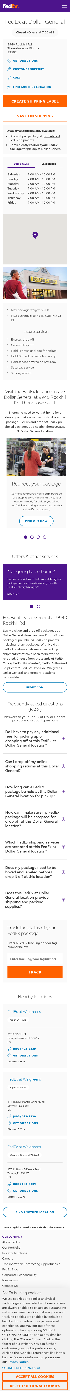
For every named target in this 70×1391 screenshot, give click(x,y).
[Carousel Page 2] (38, 606)
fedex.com (23, 685)
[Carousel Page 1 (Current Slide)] (31, 606)
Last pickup (48, 163)
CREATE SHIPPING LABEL (31, 99)
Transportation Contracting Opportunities (31, 1264)
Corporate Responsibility (19, 1275)
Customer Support (25, 69)
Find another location (32, 87)
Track (35, 972)
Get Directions (22, 60)
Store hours (21, 163)
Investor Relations (14, 1253)
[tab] (25, 537)
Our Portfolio (11, 1247)
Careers (7, 1258)
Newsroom (10, 1280)
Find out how (33, 519)
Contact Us (10, 1286)
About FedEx (11, 1242)
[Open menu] (65, 6)
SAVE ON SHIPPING (28, 114)
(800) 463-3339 (24, 1048)
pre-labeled (51, 136)
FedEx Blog (10, 1269)
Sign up (13, 594)
